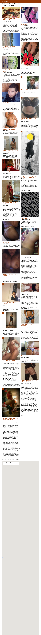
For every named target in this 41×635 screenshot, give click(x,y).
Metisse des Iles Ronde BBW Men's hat (28, 119)
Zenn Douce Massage (8, 172)
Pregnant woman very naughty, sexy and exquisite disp (29, 176)
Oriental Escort (25, 355)
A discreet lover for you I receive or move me (9, 47)
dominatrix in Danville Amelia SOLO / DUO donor (10, 419)
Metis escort (24, 218)
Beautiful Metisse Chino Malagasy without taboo (9, 19)
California (15, 3)
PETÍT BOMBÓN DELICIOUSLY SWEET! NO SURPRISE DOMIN (11, 151)
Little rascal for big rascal (28, 256)
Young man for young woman (29, 89)
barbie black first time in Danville (9, 203)
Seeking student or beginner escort (10, 70)
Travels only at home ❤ (9, 329)
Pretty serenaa (7, 242)
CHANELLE (24, 24)
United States (9, 3)
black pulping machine (9, 129)
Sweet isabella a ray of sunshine (27, 325)
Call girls (4, 3)
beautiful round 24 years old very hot (10, 275)
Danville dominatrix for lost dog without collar (29, 381)
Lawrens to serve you (27, 293)
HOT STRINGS (5, 1)
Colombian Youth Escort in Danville (10, 303)
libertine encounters (26, 66)
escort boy (6, 102)
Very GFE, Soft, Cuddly (9, 360)
